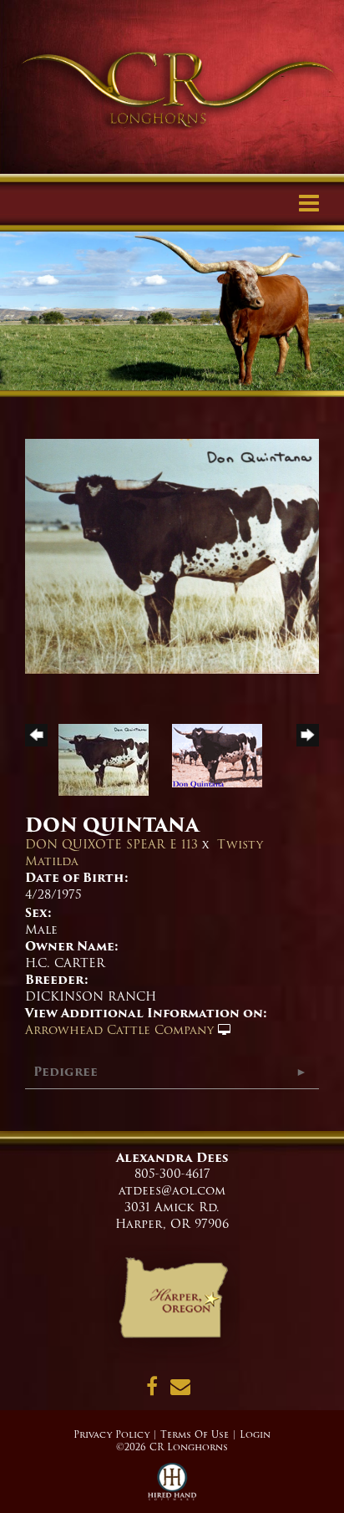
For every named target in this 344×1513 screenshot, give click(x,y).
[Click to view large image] (172, 556)
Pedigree (65, 1071)
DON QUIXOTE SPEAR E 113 (111, 844)
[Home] (172, 1303)
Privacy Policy (111, 1434)
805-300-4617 (172, 1173)
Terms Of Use (194, 1434)
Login (255, 1434)
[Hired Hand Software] (172, 1488)
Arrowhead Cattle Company (119, 1030)
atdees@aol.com (172, 1190)
